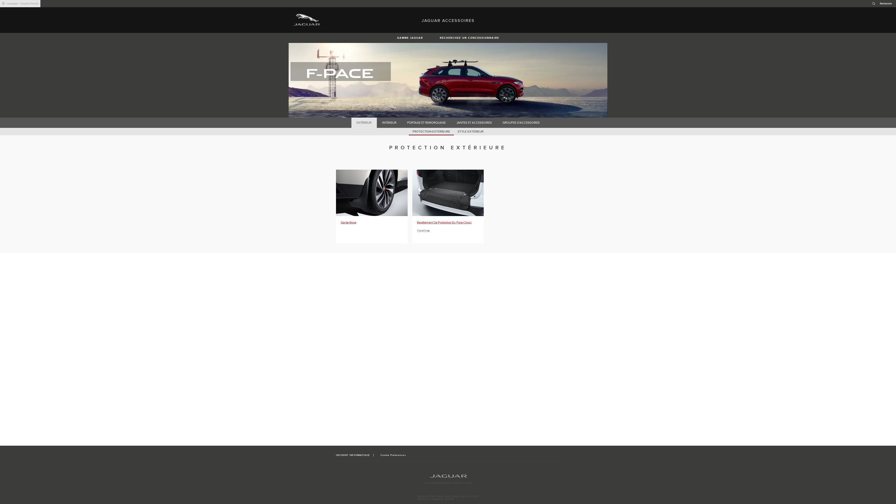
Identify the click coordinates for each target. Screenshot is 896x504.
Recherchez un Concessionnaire (469, 37)
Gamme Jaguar (410, 37)
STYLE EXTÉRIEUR (470, 131)
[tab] (364, 123)
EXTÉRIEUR (364, 123)
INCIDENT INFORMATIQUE (353, 455)
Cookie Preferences (393, 455)
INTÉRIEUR (389, 123)
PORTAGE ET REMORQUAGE (426, 123)
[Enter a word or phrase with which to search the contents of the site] (883, 3)
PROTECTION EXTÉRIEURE (431, 131)
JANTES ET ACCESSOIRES (474, 123)
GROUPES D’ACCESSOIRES (521, 123)
